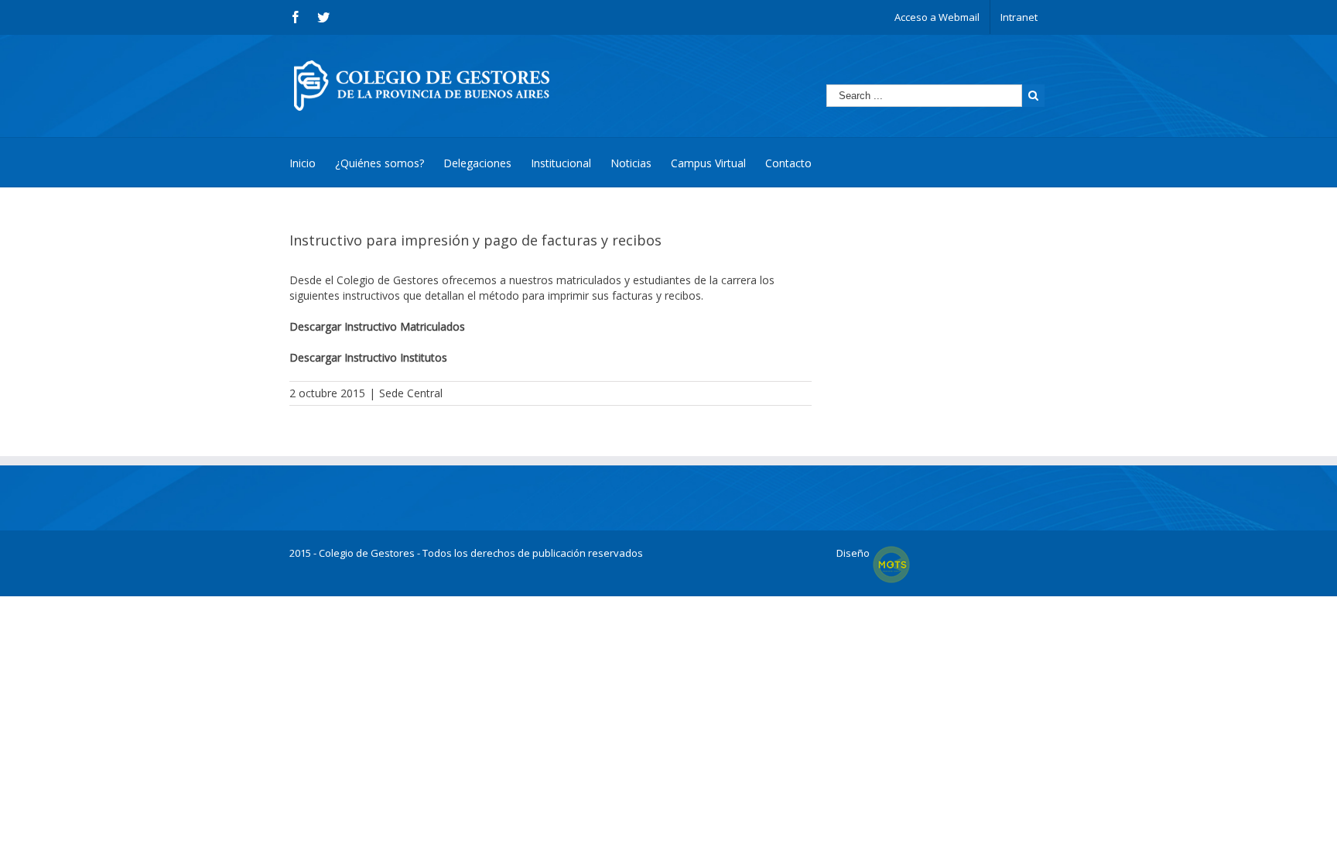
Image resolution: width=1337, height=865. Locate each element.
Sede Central (411, 393)
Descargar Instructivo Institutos (368, 357)
